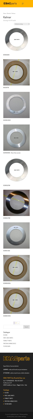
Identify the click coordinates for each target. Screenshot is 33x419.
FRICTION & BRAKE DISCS (9, 343)
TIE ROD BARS (6, 346)
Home (4, 13)
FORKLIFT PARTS (7, 340)
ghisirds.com (15, 414)
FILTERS (5, 335)
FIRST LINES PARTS (8, 338)
